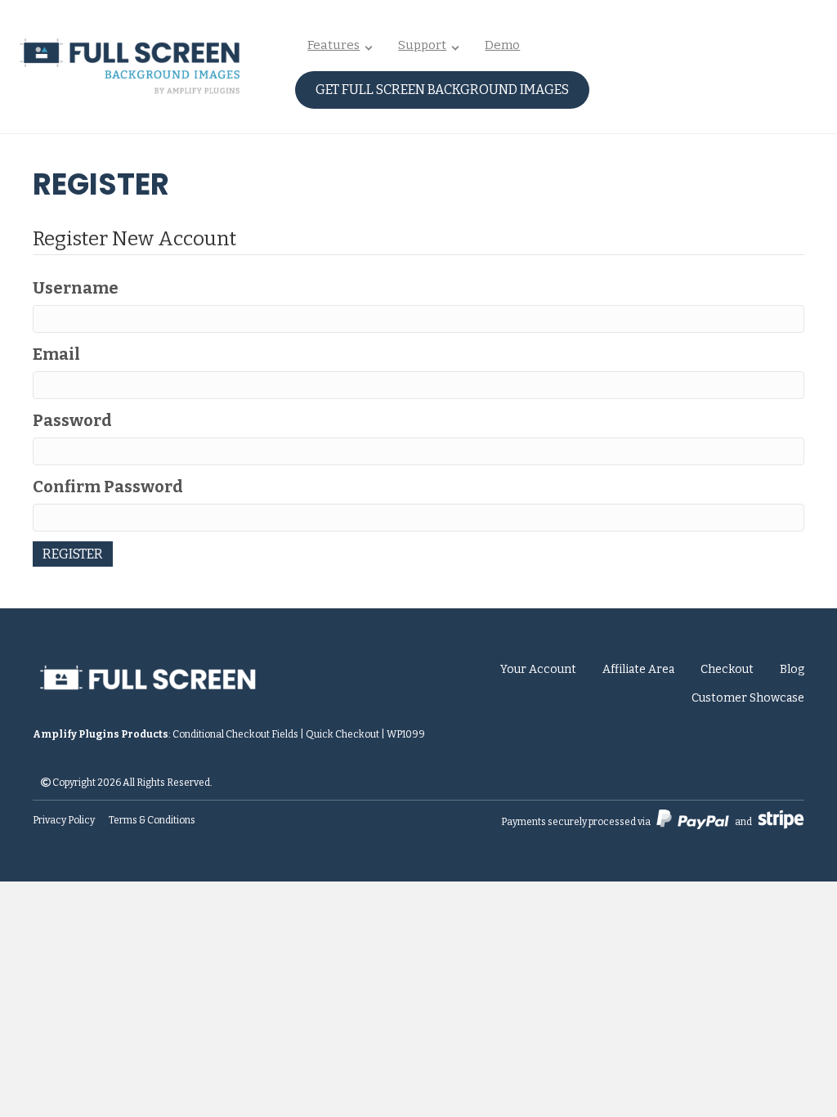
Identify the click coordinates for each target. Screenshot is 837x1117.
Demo (502, 45)
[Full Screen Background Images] (210, 669)
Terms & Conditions (152, 820)
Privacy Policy (64, 820)
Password (72, 420)
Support (422, 45)
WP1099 (406, 734)
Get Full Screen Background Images (442, 89)
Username (76, 288)
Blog (792, 669)
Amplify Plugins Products (100, 734)
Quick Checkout (342, 734)
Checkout (727, 669)
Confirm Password (108, 486)
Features (333, 45)
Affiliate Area (638, 669)
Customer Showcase (748, 698)
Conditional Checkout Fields (235, 734)
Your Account (538, 669)
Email (56, 354)
